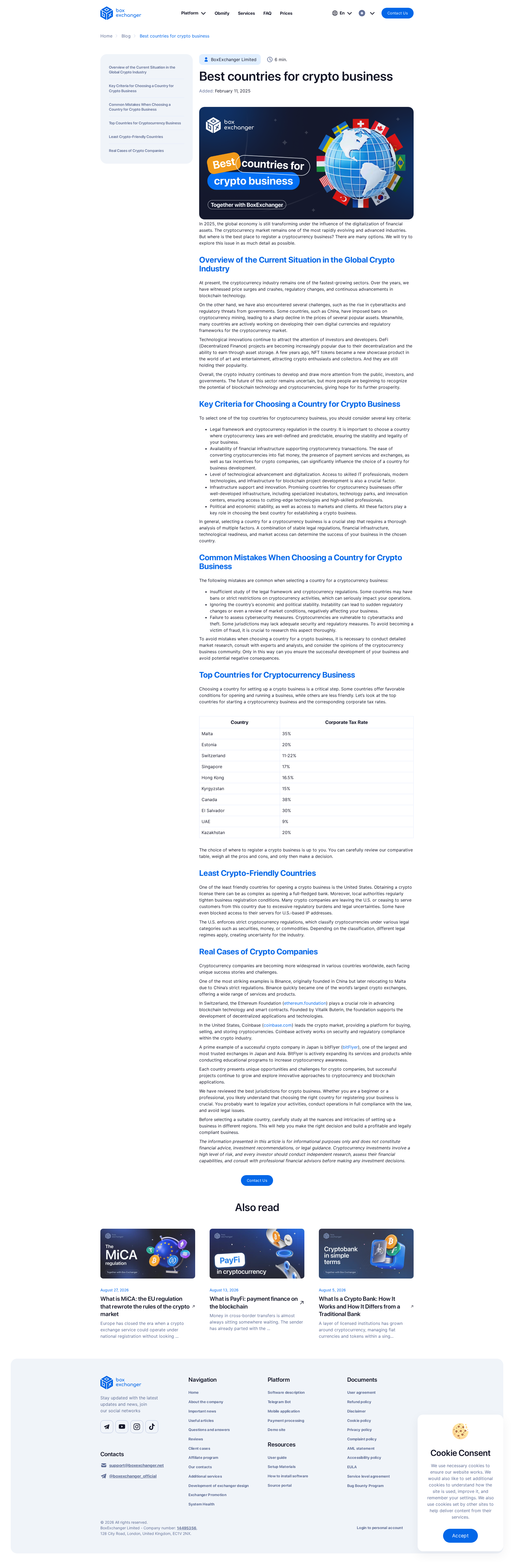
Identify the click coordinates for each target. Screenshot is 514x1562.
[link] (120, 13)
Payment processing (286, 1420)
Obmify (222, 13)
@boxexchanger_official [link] (133, 1476)
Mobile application (284, 1411)
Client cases (199, 1448)
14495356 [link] (186, 1528)
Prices (286, 13)
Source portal (280, 1485)
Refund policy (359, 1402)
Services (246, 13)
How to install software (288, 1476)
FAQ (267, 13)
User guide (277, 1457)
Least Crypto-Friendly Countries (136, 136)
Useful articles (201, 1420)
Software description (286, 1392)
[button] (193, 13)
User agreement (361, 1392)
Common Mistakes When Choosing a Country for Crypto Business (140, 106)
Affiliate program (203, 1457)
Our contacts (200, 1467)
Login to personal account (380, 1528)
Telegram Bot (279, 1402)
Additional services (205, 1476)
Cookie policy (359, 1420)
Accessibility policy (364, 1457)
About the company (206, 1402)
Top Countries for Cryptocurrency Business (145, 123)
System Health (201, 1504)
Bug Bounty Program (365, 1485)
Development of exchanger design (218, 1485)
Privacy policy (359, 1430)
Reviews (195, 1439)
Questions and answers (209, 1430)
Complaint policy (362, 1439)
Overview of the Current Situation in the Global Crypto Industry (142, 69)
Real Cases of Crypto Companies (136, 150)
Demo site (277, 1430)
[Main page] (138, 1383)
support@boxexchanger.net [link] (136, 1465)
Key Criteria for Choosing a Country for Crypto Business (141, 88)
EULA (352, 1467)
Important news (202, 1411)
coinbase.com (278, 1025)
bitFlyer (350, 1047)
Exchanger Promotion (207, 1495)
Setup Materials (282, 1466)
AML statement (361, 1448)
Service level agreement (368, 1476)
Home (193, 1392)
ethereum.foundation (305, 1003)
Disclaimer (356, 1411)
